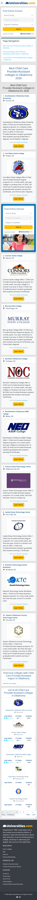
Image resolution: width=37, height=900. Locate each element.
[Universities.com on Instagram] (20, 897)
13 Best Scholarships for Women (12, 866)
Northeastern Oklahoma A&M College (16, 412)
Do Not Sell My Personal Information (13, 884)
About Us (5, 854)
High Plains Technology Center (18, 777)
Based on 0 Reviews (22, 142)
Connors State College (13, 256)
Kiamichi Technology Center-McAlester (15, 566)
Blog (4, 852)
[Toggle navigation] (1, 3)
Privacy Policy (6, 876)
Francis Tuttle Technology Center (18, 467)
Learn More (18, 146)
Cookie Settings (7, 881)
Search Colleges (7, 849)
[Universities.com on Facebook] (17, 897)
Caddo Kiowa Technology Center (17, 512)
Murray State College (13, 306)
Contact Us (6, 873)
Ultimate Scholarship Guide (10, 864)
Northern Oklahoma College (16, 359)
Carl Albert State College (14, 153)
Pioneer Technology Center (18, 799)
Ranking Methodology (9, 857)
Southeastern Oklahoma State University (16, 97)
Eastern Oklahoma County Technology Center (15, 616)
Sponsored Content (8, 34)
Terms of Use (6, 879)
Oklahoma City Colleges (9, 683)
